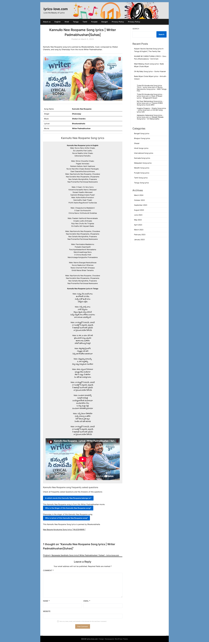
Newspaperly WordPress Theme (116, 639)
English (58, 22)
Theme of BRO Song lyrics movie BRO (150, 104)
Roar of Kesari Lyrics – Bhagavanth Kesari (149, 97)
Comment (48, 570)
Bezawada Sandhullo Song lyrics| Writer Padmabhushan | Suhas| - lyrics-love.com (85, 555)
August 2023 (139, 210)
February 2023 (139, 235)
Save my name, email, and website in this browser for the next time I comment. (83, 621)
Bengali (104, 22)
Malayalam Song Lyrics (143, 163)
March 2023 (138, 230)
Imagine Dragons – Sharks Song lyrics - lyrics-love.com (151, 109)
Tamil (85, 22)
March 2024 (138, 195)
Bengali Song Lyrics (141, 133)
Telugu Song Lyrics (141, 183)
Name (46, 601)
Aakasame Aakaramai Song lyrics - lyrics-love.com (150, 116)
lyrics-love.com (56, 9)
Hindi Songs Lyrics (141, 148)
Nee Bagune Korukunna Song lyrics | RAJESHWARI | (64, 529)
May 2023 (138, 220)
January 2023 (139, 240)
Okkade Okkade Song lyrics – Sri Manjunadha (150, 118)
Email (86, 601)
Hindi (67, 22)
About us (47, 22)
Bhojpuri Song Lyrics (142, 138)
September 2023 (140, 205)
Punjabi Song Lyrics (141, 173)
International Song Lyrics (143, 153)
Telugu (76, 22)
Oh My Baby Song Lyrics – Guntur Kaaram (150, 71)
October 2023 (139, 200)
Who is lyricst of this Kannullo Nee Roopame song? (66, 518)
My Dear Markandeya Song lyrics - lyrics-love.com (150, 102)
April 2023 (138, 225)
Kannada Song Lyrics (142, 158)
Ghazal (136, 143)
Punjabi (94, 22)
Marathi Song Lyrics (141, 168)
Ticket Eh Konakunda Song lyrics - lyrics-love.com (150, 95)
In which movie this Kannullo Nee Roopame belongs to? (68, 498)
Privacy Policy (118, 22)
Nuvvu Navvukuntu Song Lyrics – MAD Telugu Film (152, 89)
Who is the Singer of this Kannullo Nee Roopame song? (68, 508)
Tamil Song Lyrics (141, 178)
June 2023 (138, 215)
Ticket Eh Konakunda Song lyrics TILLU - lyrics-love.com (149, 86)
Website (47, 611)
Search (135, 29)
